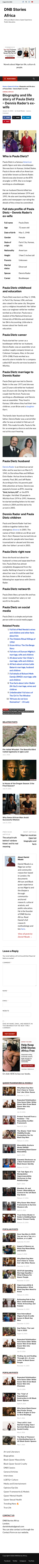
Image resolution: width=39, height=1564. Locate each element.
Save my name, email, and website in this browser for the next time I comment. (18, 1026)
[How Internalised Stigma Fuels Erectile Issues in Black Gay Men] (9, 1314)
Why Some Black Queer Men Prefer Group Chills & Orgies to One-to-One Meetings (26, 1411)
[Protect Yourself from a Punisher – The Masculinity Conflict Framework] (9, 1117)
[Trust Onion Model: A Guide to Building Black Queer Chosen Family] (9, 1215)
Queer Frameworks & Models (16, 1491)
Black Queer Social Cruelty (15, 1464)
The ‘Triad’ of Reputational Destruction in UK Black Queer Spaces (26, 1397)
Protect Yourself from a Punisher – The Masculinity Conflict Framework (26, 1119)
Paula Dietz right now (25, 711)
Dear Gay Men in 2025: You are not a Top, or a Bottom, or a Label (26, 1236)
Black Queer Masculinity (14, 1459)
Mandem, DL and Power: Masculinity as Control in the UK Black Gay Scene (26, 1191)
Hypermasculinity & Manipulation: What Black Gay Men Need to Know (26, 1288)
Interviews (8, 1475)
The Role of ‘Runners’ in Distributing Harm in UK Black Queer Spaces (26, 1439)
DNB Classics (9, 1467)
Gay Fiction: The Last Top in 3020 (25, 1329)
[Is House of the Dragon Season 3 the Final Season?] (19, 771)
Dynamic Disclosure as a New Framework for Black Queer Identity (26, 1162)
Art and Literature (12, 1452)
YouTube (31, 1561)
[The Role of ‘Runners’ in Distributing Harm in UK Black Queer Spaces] (9, 1437)
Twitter (15, 1561)
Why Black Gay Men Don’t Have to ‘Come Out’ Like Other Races (26, 1090)
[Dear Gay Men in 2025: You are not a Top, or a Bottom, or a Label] (9, 1234)
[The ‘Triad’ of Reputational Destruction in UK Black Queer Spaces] (9, 1394)
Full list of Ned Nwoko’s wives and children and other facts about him (22, 632)
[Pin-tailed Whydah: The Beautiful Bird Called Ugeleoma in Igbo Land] (19, 737)
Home (5, 86)
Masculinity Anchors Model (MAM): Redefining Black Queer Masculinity (26, 1148)
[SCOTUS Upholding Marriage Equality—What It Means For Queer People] (9, 1271)
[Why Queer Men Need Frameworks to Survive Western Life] (9, 1203)
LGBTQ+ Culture (11, 1479)
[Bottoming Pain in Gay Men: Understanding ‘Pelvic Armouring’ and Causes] (9, 1300)
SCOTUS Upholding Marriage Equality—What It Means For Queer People (25, 1274)
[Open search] (33, 78)
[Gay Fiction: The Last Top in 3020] (9, 1328)
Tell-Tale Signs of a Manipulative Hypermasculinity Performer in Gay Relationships (25, 1176)
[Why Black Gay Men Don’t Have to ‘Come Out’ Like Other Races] (9, 1088)
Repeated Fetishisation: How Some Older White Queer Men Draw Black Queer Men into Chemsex (26, 1104)
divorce (16, 529)
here (23, 929)
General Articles (13, 86)
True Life (7, 1507)
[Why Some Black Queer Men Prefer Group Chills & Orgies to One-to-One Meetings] (9, 1408)
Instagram (23, 1561)
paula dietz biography (16, 709)
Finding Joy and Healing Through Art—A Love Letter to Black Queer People (26, 1359)
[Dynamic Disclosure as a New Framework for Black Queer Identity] (9, 1160)
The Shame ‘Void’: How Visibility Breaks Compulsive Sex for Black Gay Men (26, 1134)
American (27, 162)
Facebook (7, 1561)
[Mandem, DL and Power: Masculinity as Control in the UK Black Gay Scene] (9, 1188)
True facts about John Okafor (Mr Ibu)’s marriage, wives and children (23, 686)
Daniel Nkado (21, 111)
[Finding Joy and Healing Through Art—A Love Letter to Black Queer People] (9, 1356)
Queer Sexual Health (13, 1499)
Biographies (9, 1456)
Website (6, 1011)
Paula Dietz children (10, 711)
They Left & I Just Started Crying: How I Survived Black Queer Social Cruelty (26, 1425)
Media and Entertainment (15, 1483)
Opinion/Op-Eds (11, 1487)
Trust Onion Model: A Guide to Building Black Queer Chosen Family (26, 1217)
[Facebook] (23, 2)
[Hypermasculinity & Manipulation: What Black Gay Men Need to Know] (9, 1285)
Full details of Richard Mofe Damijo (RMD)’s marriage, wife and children (23, 676)
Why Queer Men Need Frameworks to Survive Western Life (26, 1205)
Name (5, 991)
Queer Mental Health (13, 1495)
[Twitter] (26, 2)
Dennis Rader (8, 467)
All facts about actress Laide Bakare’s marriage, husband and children (22, 667)
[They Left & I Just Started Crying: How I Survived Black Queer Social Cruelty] (9, 1423)
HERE (12, 1074)
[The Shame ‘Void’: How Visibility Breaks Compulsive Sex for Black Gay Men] (9, 1131)
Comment (7, 962)
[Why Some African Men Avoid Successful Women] (19, 805)
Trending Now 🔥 (11, 1503)
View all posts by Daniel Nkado (25, 935)
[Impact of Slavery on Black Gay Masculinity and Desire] (9, 1246)
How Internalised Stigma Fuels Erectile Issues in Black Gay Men (25, 1317)
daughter (30, 406)
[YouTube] (32, 2)
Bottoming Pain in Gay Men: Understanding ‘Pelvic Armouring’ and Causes (26, 1302)
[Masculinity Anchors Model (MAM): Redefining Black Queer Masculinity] (9, 1145)
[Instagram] (29, 2)
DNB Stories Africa (21, 1556)
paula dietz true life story (12, 713)
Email (5, 1001)
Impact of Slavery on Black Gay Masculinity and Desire (26, 1248)
